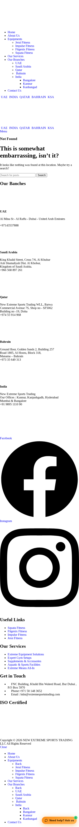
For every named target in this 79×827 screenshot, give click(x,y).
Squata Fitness (24, 52)
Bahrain (20, 73)
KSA (50, 97)
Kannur (27, 83)
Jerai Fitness (22, 42)
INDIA (13, 97)
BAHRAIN (39, 97)
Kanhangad (30, 87)
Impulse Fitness (24, 45)
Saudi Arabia (23, 66)
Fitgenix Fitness (25, 49)
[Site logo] (14, 25)
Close (3, 747)
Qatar (18, 70)
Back (18, 763)
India (18, 76)
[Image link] (38, 736)
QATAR (25, 97)
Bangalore (29, 80)
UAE (18, 63)
